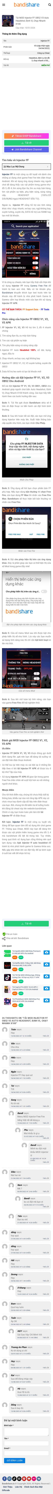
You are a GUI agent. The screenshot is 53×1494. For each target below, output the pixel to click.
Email (7, 1448)
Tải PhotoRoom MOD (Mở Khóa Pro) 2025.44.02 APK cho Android (26, 1000)
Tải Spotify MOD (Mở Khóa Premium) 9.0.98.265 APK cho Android (26, 952)
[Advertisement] (26, 99)
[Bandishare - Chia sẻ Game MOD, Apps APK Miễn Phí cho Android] (26, 5)
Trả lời (46, 1036)
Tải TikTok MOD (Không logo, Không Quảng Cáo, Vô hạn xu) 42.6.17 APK (26, 976)
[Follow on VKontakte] (39, 1478)
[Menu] (3, 4)
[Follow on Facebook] (4, 1478)
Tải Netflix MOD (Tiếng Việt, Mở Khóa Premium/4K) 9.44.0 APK (26, 964)
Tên (6, 1438)
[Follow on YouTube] (29, 1478)
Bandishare (7, 292)
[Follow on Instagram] (9, 1478)
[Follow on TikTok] (14, 1478)
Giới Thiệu (7, 1487)
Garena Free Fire (38, 285)
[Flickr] (34, 1478)
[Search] (49, 5)
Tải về (28, 142)
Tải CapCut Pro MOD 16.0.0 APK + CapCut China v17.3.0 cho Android (25, 988)
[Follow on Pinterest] (24, 1478)
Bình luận (8, 1425)
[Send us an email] (19, 1478)
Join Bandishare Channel (28, 149)
